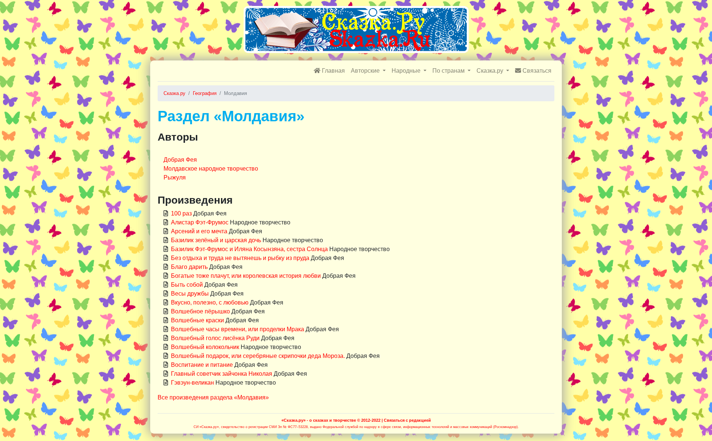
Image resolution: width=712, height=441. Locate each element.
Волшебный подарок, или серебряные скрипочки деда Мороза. (258, 356)
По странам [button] (449, 71)
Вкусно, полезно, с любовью (209, 302)
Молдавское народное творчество (211, 168)
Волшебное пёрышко (200, 311)
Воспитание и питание (202, 365)
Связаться (536, 71)
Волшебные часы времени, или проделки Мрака (237, 329)
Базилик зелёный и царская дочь (216, 240)
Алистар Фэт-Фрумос (199, 222)
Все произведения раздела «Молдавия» (213, 397)
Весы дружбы (190, 293)
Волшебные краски (197, 320)
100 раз (181, 213)
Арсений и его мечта (199, 231)
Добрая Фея (180, 160)
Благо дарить (189, 267)
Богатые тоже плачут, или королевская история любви (246, 276)
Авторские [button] (366, 71)
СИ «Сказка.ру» (206, 427)
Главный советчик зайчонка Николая (221, 374)
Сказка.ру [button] (491, 71)
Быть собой (187, 285)
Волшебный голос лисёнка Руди (215, 338)
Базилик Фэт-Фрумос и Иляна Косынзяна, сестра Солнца (249, 249)
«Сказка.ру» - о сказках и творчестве (318, 420)
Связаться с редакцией (407, 420)
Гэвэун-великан (192, 382)
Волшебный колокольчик (205, 347)
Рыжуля (175, 177)
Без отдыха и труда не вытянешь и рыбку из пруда (240, 258)
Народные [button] (407, 71)
